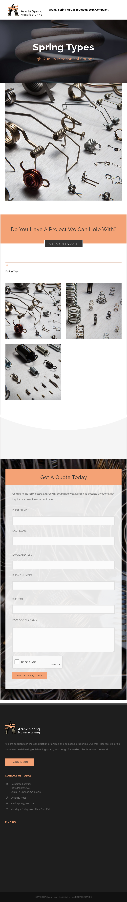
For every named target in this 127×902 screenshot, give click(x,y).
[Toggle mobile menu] (117, 10)
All (6, 265)
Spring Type (12, 271)
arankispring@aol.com (23, 803)
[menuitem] (63, 265)
